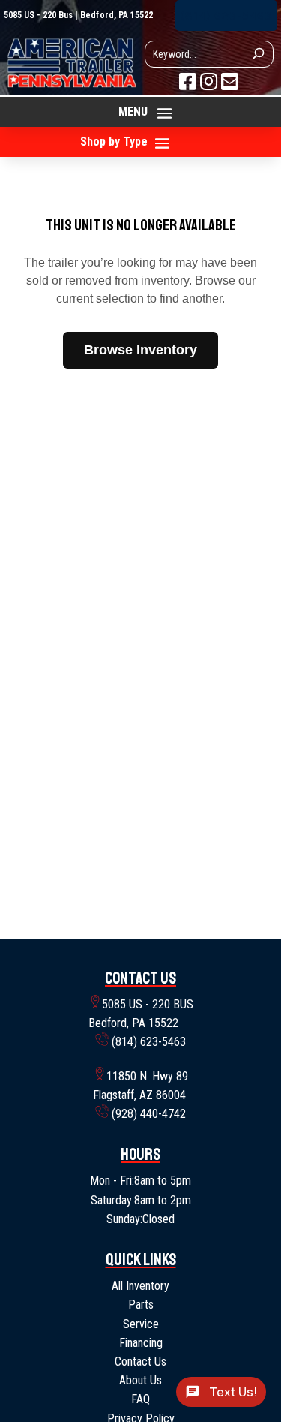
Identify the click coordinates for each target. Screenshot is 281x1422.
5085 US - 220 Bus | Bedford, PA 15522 (78, 15)
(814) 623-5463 (226, 15)
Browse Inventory (140, 349)
